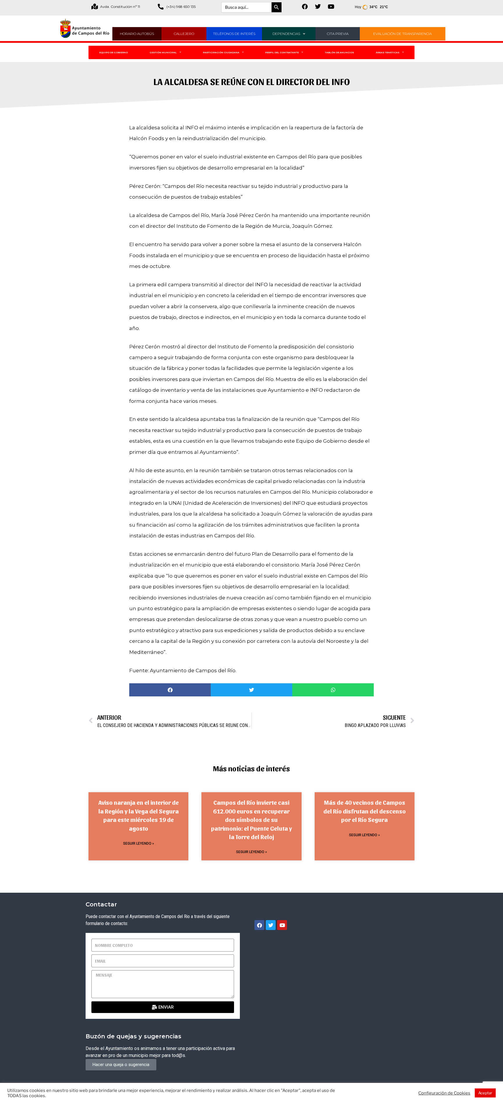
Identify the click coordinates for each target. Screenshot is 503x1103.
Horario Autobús (137, 33)
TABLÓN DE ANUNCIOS (339, 52)
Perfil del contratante (282, 52)
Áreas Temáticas (387, 52)
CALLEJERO (184, 33)
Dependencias (286, 33)
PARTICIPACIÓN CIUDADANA (221, 52)
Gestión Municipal (163, 52)
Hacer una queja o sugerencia (121, 1064)
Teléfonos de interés (234, 33)
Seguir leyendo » (138, 843)
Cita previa (337, 33)
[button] (170, 689)
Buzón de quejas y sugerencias (133, 1036)
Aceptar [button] (485, 1092)
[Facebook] (305, 7)
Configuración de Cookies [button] (444, 1093)
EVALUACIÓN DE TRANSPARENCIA (402, 33)
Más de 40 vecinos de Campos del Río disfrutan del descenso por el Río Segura (364, 811)
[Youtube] (331, 7)
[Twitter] (318, 7)
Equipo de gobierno (113, 52)
